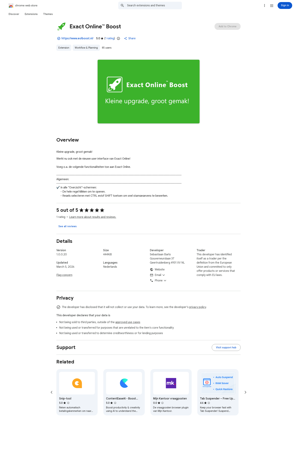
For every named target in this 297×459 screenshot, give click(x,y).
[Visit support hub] (226, 347)
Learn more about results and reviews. (92, 217)
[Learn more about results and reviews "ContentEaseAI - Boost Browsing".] (115, 403)
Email (158, 275)
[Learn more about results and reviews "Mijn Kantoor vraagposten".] (162, 403)
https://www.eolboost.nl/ (77, 38)
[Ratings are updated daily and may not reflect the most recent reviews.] (118, 38)
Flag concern (64, 275)
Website (160, 269)
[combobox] (154, 5)
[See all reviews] (67, 226)
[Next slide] (245, 392)
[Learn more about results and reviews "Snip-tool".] (68, 403)
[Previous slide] (51, 392)
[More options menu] (264, 5)
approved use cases (127, 322)
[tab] (14, 14)
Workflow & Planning (86, 47)
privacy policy (197, 307)
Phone (159, 280)
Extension (63, 47)
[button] (271, 5)
